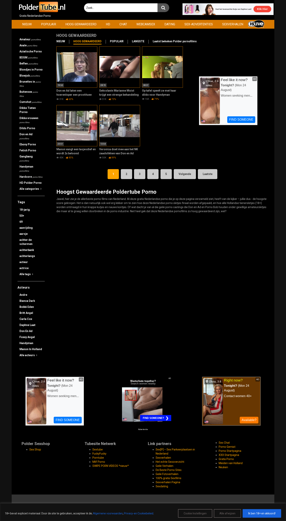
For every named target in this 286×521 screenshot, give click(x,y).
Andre (23, 294)
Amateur (30, 39)
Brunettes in (30, 83)
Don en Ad (25, 136)
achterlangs (27, 256)
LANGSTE (138, 41)
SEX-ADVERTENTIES (198, 24)
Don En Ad (25, 331)
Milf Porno (98, 461)
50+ (21, 215)
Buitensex (28, 93)
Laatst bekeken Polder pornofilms (175, 41)
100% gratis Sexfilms (168, 478)
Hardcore (30, 176)
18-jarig (24, 209)
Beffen (28, 63)
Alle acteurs (27, 355)
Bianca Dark (27, 300)
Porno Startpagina (230, 450)
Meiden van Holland (231, 463)
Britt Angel (26, 312)
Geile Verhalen (164, 465)
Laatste (207, 174)
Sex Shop (35, 449)
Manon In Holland (30, 349)
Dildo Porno (27, 128)
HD (108, 24)
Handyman (26, 168)
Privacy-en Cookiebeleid (138, 513)
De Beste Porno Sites (169, 470)
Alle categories (29, 188)
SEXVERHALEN (232, 24)
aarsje (23, 233)
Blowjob (29, 75)
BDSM (28, 57)
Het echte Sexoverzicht (170, 461)
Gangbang (26, 158)
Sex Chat (224, 442)
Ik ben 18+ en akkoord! (261, 513)
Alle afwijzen (227, 513)
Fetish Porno (27, 150)
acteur (23, 262)
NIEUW (27, 24)
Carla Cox (25, 319)
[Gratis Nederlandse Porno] (42, 7)
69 (21, 221)
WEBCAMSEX (145, 24)
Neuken (223, 467)
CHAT (123, 24)
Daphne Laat (27, 325)
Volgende (185, 174)
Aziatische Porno (30, 51)
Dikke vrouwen (28, 120)
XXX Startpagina (229, 455)
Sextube (97, 449)
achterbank (26, 250)
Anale (28, 45)
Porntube (98, 457)
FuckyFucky (99, 453)
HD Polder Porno (30, 182)
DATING (169, 24)
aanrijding (26, 227)
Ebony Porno (27, 144)
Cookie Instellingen (195, 513)
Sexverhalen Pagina (168, 482)
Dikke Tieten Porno (27, 110)
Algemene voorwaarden (108, 513)
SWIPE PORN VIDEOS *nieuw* (110, 465)
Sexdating (162, 486)
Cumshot (30, 101)
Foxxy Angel (27, 337)
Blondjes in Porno (31, 69)
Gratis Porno (226, 459)
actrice (24, 268)
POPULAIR (48, 24)
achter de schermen (25, 241)
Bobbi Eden (26, 306)
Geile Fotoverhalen (167, 474)
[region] (143, 512)
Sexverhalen (163, 457)
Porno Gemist (227, 446)
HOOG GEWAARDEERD (81, 24)
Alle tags (25, 274)
